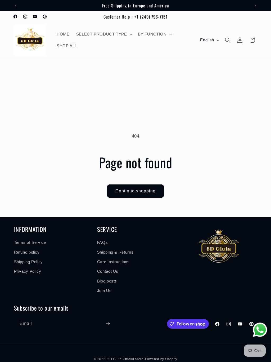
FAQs (102, 242)
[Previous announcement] (15, 5)
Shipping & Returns (115, 252)
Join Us (104, 291)
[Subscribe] (108, 323)
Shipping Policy (28, 262)
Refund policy (27, 252)
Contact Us (107, 271)
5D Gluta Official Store (125, 359)
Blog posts (107, 281)
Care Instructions (113, 262)
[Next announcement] (255, 5)
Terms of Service (30, 242)
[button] (103, 34)
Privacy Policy (27, 271)
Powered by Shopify (161, 359)
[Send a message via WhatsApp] (260, 329)
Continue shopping (135, 191)
